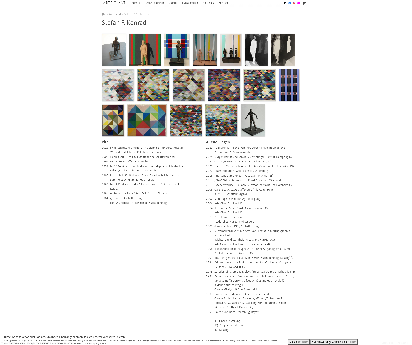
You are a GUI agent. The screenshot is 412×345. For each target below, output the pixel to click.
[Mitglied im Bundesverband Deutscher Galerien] (298, 2)
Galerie (173, 3)
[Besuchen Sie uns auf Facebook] (289, 2)
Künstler (137, 3)
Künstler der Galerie (120, 14)
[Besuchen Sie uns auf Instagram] (294, 2)
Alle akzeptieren (298, 342)
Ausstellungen (155, 3)
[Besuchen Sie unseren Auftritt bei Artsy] (285, 2)
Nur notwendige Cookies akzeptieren (334, 342)
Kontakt (223, 3)
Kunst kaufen (190, 3)
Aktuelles (208, 3)
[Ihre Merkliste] (304, 3)
